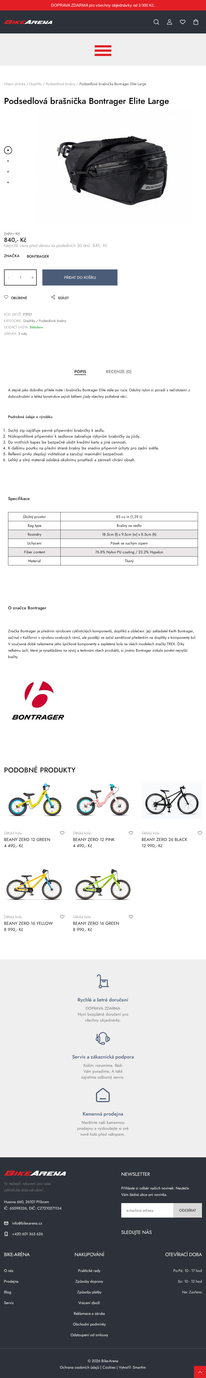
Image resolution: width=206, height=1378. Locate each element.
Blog (7, 1292)
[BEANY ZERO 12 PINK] (103, 800)
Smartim (139, 1367)
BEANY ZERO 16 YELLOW (28, 923)
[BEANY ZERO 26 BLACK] (172, 800)
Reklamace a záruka (89, 1313)
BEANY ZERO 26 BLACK (164, 839)
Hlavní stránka (14, 84)
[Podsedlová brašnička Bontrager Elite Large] (114, 166)
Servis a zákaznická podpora (103, 1056)
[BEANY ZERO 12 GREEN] (34, 800)
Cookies (109, 1367)
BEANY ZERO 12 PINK (94, 839)
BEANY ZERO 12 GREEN (27, 839)
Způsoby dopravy (89, 1281)
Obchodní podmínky (89, 1324)
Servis (9, 1302)
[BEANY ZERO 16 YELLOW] (34, 884)
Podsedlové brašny (60, 84)
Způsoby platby (89, 1292)
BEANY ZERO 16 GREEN (96, 923)
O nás (8, 1270)
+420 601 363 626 (27, 1234)
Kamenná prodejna (103, 1113)
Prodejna (11, 1281)
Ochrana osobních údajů (79, 1367)
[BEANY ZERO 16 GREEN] (103, 884)
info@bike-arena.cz (27, 1223)
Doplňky (35, 84)
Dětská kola (12, 833)
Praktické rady (89, 1270)
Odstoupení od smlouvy (89, 1335)
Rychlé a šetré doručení (103, 999)
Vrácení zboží (89, 1302)
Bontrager (38, 256)
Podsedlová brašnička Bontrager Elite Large (112, 84)
